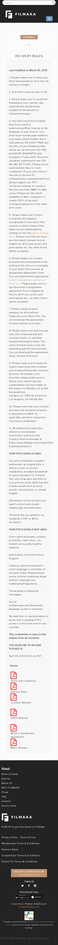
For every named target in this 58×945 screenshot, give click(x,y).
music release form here (23, 356)
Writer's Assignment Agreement (23, 735)
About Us (6, 783)
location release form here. (25, 323)
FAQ (3, 796)
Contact (6, 801)
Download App (29, 892)
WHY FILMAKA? (10, 787)
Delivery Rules (9, 849)
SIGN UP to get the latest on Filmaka (23, 827)
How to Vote (8, 805)
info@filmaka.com (29, 907)
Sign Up (5, 778)
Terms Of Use (28, 837)
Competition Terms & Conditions (20, 855)
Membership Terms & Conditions (20, 843)
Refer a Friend (9, 774)
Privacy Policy (9, 837)
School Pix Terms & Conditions (19, 861)
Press (4, 792)
